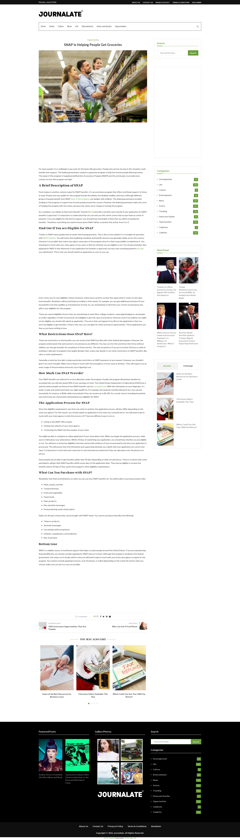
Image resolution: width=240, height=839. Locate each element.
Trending (178, 211)
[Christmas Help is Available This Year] (93, 667)
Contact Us (148, 2)
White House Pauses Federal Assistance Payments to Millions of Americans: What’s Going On (166, 339)
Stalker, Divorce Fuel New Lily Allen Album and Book (50, 776)
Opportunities (120, 26)
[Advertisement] (93, 146)
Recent (167, 366)
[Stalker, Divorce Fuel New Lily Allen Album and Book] (50, 755)
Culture (61, 26)
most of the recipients (80, 199)
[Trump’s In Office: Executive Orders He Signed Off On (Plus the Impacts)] (166, 270)
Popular (188, 366)
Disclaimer (196, 2)
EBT (91, 212)
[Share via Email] (110, 616)
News (69, 26)
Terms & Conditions (180, 2)
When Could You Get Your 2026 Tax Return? (186, 425)
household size (99, 386)
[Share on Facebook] (100, 616)
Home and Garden (104, 26)
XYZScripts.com (130, 838)
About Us (136, 2)
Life (76, 26)
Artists (51, 26)
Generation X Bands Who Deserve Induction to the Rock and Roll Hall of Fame (77, 778)
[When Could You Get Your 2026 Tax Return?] (129, 667)
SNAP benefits (49, 238)
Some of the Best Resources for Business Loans (187, 376)
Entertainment (87, 26)
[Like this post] (97, 616)
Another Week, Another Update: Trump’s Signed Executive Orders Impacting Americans (188, 338)
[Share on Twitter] (103, 616)
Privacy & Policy (163, 2)
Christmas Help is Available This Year (185, 400)
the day (140, 248)
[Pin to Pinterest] (107, 616)
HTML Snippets (109, 838)
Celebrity (178, 232)
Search (193, 53)
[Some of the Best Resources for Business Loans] (57, 667)
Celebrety (178, 227)
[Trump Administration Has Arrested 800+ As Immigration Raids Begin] (188, 270)
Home (43, 26)
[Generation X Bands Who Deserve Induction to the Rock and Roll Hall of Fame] (77, 755)
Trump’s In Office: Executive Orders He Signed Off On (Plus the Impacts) (166, 291)
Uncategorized (178, 179)
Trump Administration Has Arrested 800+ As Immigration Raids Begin (188, 292)
